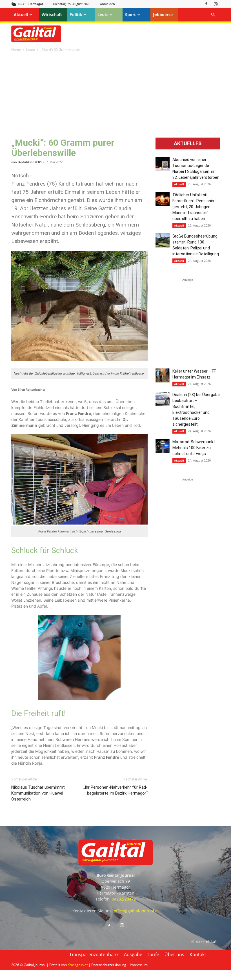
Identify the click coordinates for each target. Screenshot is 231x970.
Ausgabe (133, 954)
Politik (76, 14)
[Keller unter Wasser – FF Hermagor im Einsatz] (163, 375)
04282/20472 (124, 899)
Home (16, 49)
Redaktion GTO (30, 162)
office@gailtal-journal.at (136, 911)
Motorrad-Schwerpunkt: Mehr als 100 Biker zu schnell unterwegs (194, 448)
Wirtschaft (52, 14)
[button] (213, 15)
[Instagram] (215, 4)
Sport (130, 14)
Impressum (139, 964)
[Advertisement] (115, 95)
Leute (102, 14)
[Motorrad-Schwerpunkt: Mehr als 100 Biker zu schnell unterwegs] (163, 446)
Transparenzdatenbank (94, 954)
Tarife (153, 954)
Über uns (174, 954)
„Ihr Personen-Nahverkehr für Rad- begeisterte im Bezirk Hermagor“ (115, 790)
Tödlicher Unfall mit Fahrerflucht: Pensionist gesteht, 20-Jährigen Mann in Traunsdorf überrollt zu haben (194, 207)
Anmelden (107, 4)
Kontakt (198, 954)
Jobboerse (163, 14)
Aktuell (21, 14)
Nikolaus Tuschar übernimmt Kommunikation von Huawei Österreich (38, 793)
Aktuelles (187, 143)
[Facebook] (206, 4)
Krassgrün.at (78, 964)
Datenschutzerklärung (108, 964)
